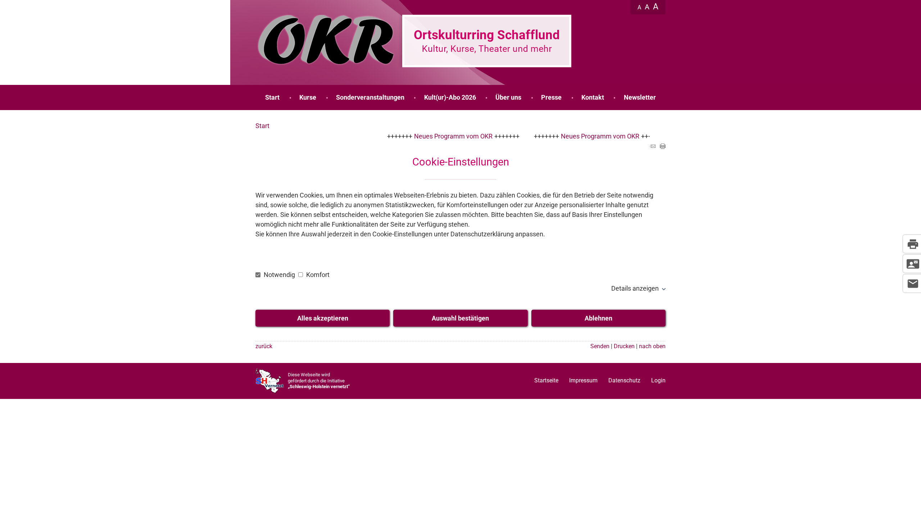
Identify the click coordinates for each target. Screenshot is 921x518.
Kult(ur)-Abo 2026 (450, 97)
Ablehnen (598, 318)
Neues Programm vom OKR (439, 136)
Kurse (307, 97)
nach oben (652, 346)
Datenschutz (624, 380)
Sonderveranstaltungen (370, 97)
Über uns (508, 97)
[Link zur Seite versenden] (652, 146)
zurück (263, 346)
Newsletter (640, 97)
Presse (551, 97)
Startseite (546, 380)
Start (272, 97)
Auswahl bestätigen (460, 318)
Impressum (583, 380)
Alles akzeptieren (322, 318)
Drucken (624, 346)
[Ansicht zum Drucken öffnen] (663, 146)
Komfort (317, 274)
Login (658, 380)
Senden (599, 346)
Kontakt (592, 97)
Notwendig (279, 274)
